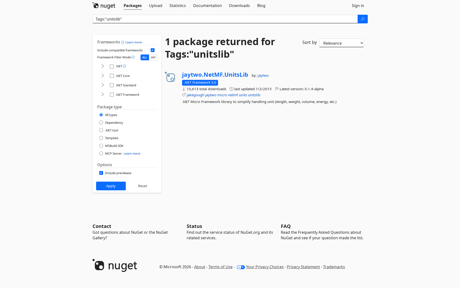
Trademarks (334, 266)
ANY (153, 57)
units (243, 94)
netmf (233, 94)
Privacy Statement (303, 266)
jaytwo (263, 75)
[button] (123, 42)
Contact (101, 226)
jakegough (195, 94)
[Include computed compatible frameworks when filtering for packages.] (152, 50)
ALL (144, 57)
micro (222, 94)
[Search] (363, 19)
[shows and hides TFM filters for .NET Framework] (102, 94)
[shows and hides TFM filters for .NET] (102, 66)
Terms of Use (220, 266)
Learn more (133, 42)
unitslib (254, 94)
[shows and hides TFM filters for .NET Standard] (102, 85)
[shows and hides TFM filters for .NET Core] (102, 76)
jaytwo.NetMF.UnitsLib (215, 74)
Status (194, 226)
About (199, 266)
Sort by (309, 42)
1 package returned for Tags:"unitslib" (220, 47)
